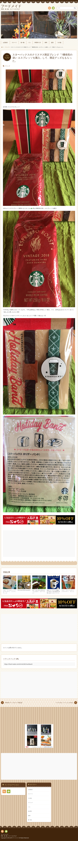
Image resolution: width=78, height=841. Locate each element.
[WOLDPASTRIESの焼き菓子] (24, 588)
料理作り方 (38, 42)
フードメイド (4, 834)
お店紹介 (5, 42)
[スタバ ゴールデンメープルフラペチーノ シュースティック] (9, 588)
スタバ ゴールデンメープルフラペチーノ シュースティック (9, 591)
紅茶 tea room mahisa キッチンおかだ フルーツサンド (38, 591)
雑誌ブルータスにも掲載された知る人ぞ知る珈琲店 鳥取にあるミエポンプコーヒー (53, 592)
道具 (52, 42)
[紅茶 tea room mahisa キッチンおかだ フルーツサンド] (39, 588)
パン (29, 42)
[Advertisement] (39, 543)
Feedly (53, 8)
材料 (46, 42)
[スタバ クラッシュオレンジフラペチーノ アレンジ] (68, 588)
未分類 (30, 811)
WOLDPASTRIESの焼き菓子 (24, 590)
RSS (49, 8)
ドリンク (7, 66)
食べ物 (22, 42)
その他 (59, 42)
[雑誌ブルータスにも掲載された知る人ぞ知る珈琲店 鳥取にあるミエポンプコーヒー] (53, 588)
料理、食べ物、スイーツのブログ (9, 836)
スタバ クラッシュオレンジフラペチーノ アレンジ (68, 590)
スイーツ (14, 42)
